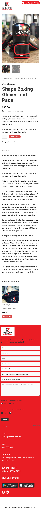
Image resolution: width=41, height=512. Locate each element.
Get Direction (7, 460)
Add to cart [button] (7, 316)
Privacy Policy (36, 425)
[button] (37, 9)
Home (4, 78)
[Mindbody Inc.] (4, 425)
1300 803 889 (7, 447)
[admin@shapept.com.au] (32, 9)
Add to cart (15, 136)
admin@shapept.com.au (11, 437)
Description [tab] (6, 151)
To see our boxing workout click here (19, 186)
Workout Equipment (13, 78)
